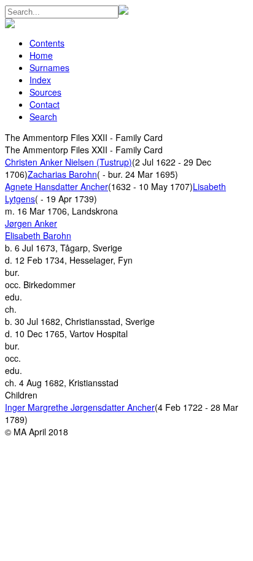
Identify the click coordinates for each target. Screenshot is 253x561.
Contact (44, 104)
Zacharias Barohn (62, 174)
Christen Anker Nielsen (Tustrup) (68, 162)
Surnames (49, 67)
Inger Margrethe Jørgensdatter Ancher (80, 407)
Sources (45, 92)
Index (40, 80)
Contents (46, 43)
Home (41, 55)
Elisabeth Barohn (38, 235)
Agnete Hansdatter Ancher (56, 186)
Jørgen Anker (31, 223)
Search (43, 116)
